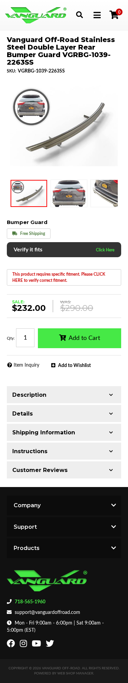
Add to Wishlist (74, 365)
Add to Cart (84, 338)
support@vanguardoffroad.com (47, 612)
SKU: (11, 71)
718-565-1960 (30, 602)
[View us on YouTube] (37, 645)
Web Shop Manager (75, 673)
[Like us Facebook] (12, 645)
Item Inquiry (26, 365)
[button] (79, 15)
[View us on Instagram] (24, 645)
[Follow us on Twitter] (51, 645)
